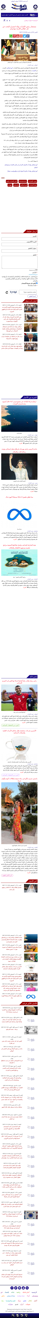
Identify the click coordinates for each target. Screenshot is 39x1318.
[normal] (7, 20)
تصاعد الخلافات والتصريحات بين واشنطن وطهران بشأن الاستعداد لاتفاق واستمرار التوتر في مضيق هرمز (11, 939)
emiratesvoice (22, 181)
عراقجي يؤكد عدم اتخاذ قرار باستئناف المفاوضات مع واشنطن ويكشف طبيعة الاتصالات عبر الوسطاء (12, 329)
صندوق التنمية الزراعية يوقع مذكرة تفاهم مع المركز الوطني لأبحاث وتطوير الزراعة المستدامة (11, 1276)
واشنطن (16, 185)
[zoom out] (10, 20)
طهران (10, 185)
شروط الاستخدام (33, 274)
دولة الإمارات (32, 185)
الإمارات (33, 70)
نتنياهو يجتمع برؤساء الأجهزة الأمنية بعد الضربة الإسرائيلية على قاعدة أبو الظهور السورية (12, 309)
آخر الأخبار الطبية (7, 875)
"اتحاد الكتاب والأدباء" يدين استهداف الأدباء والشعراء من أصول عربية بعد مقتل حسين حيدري (12, 1099)
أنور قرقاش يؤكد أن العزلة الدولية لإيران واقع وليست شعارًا (22, 171)
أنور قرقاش (10, 68)
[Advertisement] (19, 208)
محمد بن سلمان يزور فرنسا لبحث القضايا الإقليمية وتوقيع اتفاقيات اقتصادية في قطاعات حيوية (11, 959)
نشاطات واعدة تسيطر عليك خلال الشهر (12, 1107)
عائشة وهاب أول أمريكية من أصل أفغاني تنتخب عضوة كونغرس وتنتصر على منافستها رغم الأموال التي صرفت (11, 988)
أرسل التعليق (32, 296)
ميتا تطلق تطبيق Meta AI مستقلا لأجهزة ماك (19, 497)
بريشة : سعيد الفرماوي (12, 1029)
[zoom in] (4, 20)
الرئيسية (35, 20)
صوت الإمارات (32, 181)
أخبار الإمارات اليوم (11, 181)
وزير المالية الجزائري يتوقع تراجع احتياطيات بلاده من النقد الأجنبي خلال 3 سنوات (12, 1187)
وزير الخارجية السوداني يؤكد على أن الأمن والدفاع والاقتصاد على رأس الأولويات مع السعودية (12, 319)
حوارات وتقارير (28, 20)
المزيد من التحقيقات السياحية (10, 725)
